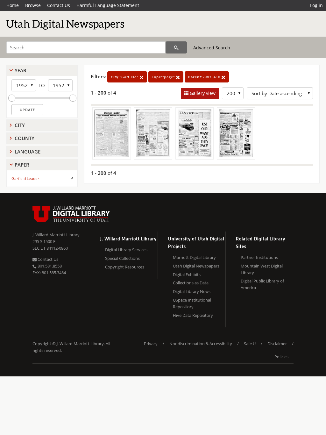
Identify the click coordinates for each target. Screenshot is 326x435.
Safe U (250, 343)
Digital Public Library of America (262, 284)
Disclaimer (277, 343)
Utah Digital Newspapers (196, 266)
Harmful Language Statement (107, 5)
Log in (316, 5)
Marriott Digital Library (194, 257)
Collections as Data (191, 283)
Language (27, 151)
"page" (164, 77)
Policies (281, 357)
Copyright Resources (124, 267)
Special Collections (122, 258)
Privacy (151, 343)
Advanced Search (211, 48)
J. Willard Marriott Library (56, 235)
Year (20, 70)
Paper (22, 164)
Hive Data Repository (193, 315)
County (24, 138)
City (20, 125)
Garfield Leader (25, 178)
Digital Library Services (126, 250)
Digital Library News (191, 291)
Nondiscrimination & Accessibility (200, 343)
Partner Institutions (259, 257)
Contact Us (58, 5)
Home (12, 5)
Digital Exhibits (187, 274)
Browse (33, 5)
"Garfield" (125, 77)
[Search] (176, 47)
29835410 (205, 77)
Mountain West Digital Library (262, 269)
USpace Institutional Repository (192, 303)
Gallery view (202, 93)
